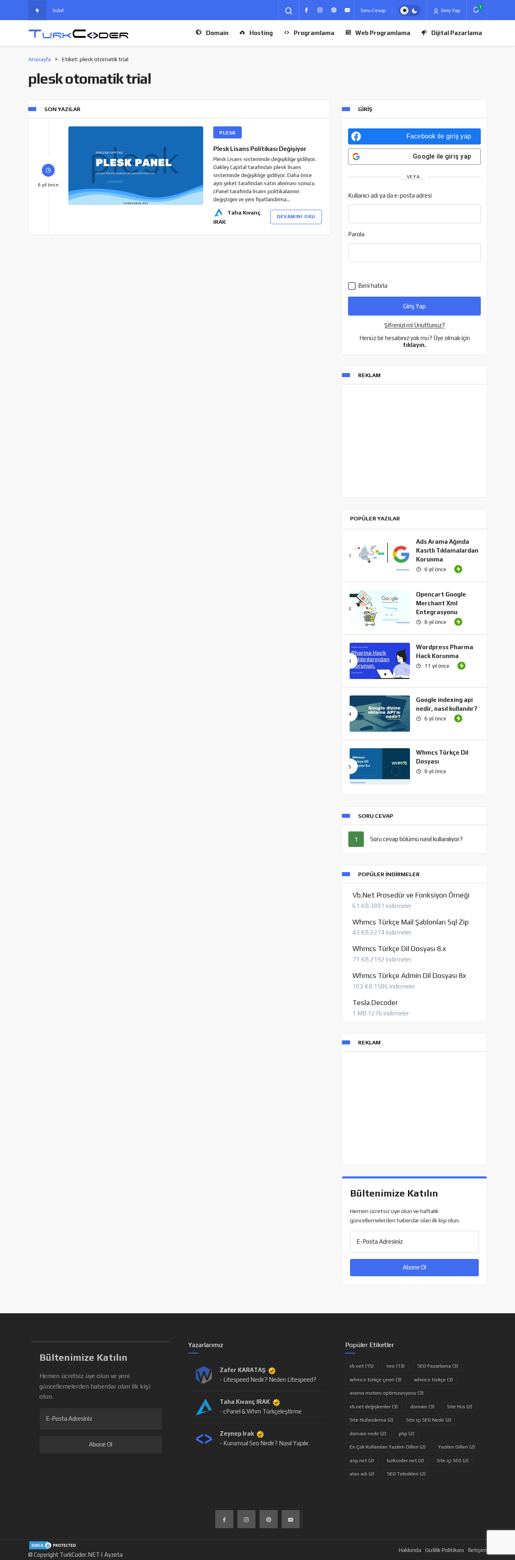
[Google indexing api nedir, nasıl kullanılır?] (380, 713)
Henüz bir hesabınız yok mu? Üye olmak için (414, 341)
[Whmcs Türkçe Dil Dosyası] (380, 766)
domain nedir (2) (368, 1433)
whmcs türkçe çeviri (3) (376, 1380)
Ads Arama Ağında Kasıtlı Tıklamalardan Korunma (447, 550)
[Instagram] (320, 10)
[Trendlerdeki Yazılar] (37, 10)
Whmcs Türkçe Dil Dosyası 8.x (399, 949)
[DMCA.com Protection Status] (53, 1544)
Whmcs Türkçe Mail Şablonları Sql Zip (410, 922)
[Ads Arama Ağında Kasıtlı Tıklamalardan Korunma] (380, 555)
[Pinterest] (333, 10)
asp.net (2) (362, 1460)
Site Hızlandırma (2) (371, 1420)
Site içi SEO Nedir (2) (428, 1420)
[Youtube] (347, 10)
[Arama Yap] (289, 11)
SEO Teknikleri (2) (406, 1474)
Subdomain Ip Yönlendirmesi (84, 10)
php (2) (406, 1433)
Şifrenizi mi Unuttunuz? (414, 325)
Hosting (261, 32)
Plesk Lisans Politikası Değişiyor (260, 148)
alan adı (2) (362, 1474)
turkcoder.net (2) (405, 1460)
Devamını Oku (296, 216)
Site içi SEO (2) (453, 1460)
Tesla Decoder (375, 1003)
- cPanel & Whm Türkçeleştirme (261, 1411)
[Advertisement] (414, 440)
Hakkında (410, 1550)
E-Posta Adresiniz (379, 1241)
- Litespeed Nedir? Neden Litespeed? (268, 1379)
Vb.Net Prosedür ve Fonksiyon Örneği (411, 895)
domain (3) (422, 1406)
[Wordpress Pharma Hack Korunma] (380, 661)
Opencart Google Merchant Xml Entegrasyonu (441, 603)
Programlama (314, 32)
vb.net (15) (362, 1366)
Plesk (227, 133)
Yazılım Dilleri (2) (456, 1447)
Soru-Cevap (373, 10)
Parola (356, 234)
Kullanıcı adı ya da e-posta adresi (390, 195)
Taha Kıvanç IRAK (245, 1401)
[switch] (409, 10)
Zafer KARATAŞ (243, 1369)
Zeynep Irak (237, 1433)
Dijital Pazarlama (456, 32)
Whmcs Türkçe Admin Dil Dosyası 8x (409, 976)
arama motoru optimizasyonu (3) (387, 1393)
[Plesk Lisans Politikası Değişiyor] (135, 165)
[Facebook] (306, 10)
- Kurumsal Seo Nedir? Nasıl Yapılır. (265, 1443)
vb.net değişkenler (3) (374, 1406)
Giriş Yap (450, 10)
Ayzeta (113, 1554)
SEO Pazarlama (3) (437, 1366)
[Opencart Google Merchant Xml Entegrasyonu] (380, 608)
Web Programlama (382, 32)
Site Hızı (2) (459, 1406)
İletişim (477, 1550)
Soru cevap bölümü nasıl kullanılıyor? (416, 839)
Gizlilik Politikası (444, 1550)
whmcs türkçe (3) (433, 1380)
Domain (217, 32)
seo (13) (395, 1366)
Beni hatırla (372, 285)
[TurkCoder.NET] (78, 33)
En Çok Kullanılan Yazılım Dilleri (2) (388, 1447)
